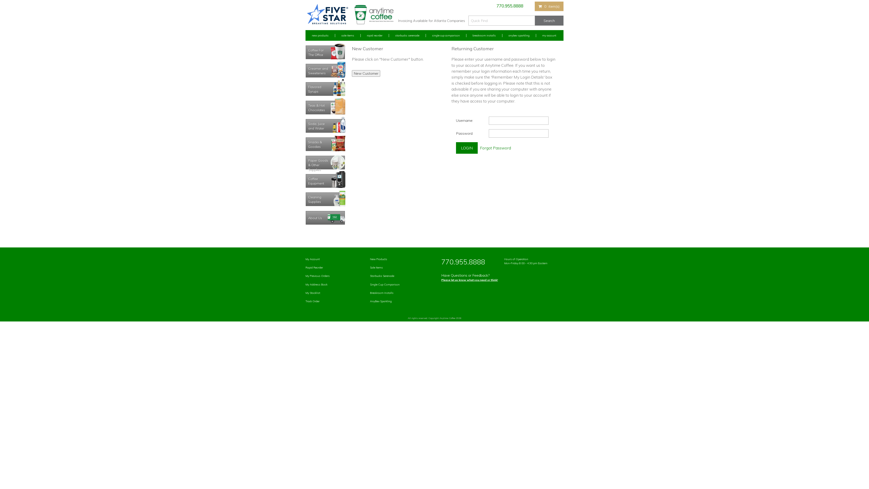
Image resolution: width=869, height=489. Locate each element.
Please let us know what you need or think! (469, 280)
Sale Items (347, 35)
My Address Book (316, 284)
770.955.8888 (510, 6)
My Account (549, 35)
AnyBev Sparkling (381, 301)
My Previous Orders (318, 276)
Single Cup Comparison (446, 35)
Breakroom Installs (484, 35)
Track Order (313, 301)
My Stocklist (313, 293)
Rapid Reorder (374, 35)
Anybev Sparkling (519, 35)
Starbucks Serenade (407, 35)
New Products (320, 35)
